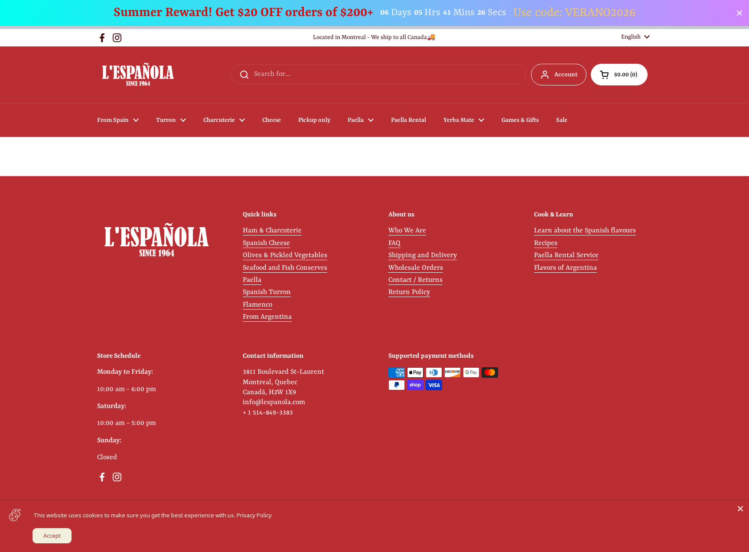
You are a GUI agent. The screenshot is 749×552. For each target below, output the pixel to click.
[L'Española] (137, 74)
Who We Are (407, 231)
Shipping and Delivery (422, 255)
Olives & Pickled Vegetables (285, 255)
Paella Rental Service (566, 255)
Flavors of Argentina (565, 268)
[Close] (740, 508)
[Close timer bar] (739, 13)
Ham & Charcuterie (272, 231)
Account (565, 74)
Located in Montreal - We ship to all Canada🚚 (374, 37)
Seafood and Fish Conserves (285, 268)
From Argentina (267, 317)
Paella (252, 280)
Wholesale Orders (415, 268)
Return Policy (409, 292)
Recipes (545, 243)
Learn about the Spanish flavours (585, 231)
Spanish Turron (267, 292)
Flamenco (257, 305)
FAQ (394, 243)
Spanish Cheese (266, 243)
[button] (619, 74)
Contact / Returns (415, 280)
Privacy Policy (254, 515)
